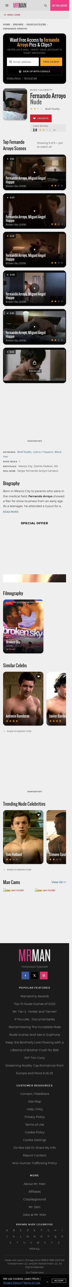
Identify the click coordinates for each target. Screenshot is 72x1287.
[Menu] (7, 5)
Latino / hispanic (43, 451)
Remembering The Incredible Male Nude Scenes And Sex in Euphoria (35, 1031)
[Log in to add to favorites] (38, 676)
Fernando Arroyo (16, 178)
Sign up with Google (36, 71)
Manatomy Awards (35, 996)
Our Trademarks (35, 1272)
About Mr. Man (35, 1184)
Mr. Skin (35, 1207)
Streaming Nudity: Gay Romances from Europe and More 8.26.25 (34, 1069)
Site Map (34, 1101)
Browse (18, 24)
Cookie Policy (35, 1132)
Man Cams (13, 14)
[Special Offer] (34, 555)
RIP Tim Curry (34, 1058)
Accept (59, 1280)
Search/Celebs (36, 24)
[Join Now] (59, 5)
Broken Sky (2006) (16, 186)
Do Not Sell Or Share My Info (34, 1148)
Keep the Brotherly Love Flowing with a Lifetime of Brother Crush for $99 (35, 1046)
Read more (11, 511)
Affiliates (34, 1191)
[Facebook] (25, 975)
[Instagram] (44, 975)
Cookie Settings (34, 1140)
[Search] (45, 5)
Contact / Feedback (34, 1094)
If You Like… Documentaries (34, 1019)
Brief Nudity (24, 451)
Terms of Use (30, 78)
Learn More (31, 1278)
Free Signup (51, 61)
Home (6, 24)
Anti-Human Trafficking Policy (34, 1163)
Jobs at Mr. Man (34, 1215)
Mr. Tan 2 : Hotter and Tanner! (34, 1011)
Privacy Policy (14, 78)
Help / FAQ (35, 1109)
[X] (34, 975)
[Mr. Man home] (19, 5)
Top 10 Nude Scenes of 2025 (34, 1004)
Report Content (34, 1155)
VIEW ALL (34, 1248)
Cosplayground (34, 1199)
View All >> (59, 882)
